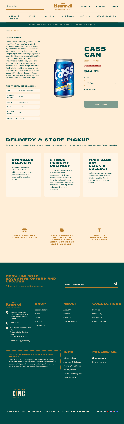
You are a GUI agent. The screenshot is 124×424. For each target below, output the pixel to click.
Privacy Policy (69, 370)
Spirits (37, 318)
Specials (38, 321)
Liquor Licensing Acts (72, 374)
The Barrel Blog (70, 321)
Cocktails (67, 318)
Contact (66, 314)
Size (86, 77)
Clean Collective (99, 321)
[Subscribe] (115, 283)
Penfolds (96, 310)
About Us (67, 310)
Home (8, 30)
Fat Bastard (97, 318)
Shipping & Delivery (72, 362)
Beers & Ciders (41, 310)
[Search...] (7, 6)
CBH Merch (40, 325)
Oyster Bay (97, 314)
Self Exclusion (69, 377)
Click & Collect (69, 358)
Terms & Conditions (72, 366)
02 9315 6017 (16, 323)
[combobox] (26, 6)
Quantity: (90, 89)
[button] (15, 17)
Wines (37, 314)
